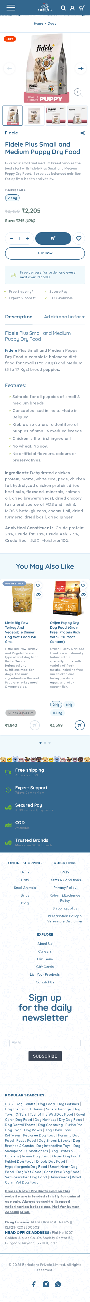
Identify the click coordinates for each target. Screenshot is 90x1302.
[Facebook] (34, 1284)
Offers (21, 1114)
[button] (41, 743)
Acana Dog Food (36, 1156)
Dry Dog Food (70, 1119)
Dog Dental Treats (20, 1125)
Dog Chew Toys (58, 1130)
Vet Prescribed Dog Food (26, 1177)
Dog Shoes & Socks (54, 1140)
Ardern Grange (58, 1109)
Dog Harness (45, 1119)
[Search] (63, 8)
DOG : (10, 1104)
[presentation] (9, 68)
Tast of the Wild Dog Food (51, 1114)
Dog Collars (26, 1104)
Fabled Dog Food (19, 1161)
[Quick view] (38, 595)
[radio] (12, 197)
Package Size (15, 190)
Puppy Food (26, 1140)
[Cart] (82, 8)
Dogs (52, 23)
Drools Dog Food (50, 1161)
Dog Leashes (68, 1104)
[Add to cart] (80, 725)
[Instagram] (46, 1284)
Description (18, 316)
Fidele (11, 133)
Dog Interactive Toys (53, 1145)
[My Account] (72, 8)
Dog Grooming (50, 1125)
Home (38, 23)
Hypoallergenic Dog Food (26, 1166)
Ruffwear (12, 1135)
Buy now (45, 253)
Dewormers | (60, 1177)
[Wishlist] (78, 238)
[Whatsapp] (58, 1284)
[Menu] (11, 7)
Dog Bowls (33, 1130)
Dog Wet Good (28, 1172)
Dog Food (46, 1104)
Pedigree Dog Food (39, 1135)
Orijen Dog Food (66, 1156)
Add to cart (53, 238)
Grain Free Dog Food (61, 1172)
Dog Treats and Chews (24, 1109)
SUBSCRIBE (45, 1056)
